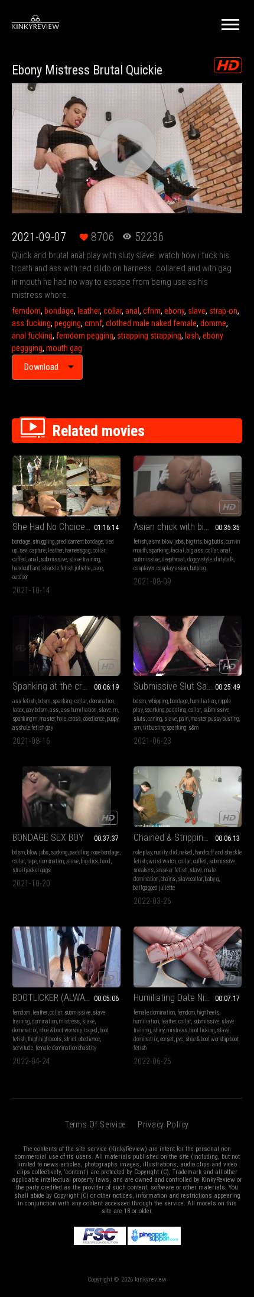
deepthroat (173, 559)
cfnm (152, 311)
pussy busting (224, 719)
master (47, 719)
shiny (158, 1030)
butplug (198, 568)
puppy (112, 719)
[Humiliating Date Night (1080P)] (187, 957)
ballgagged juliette (154, 888)
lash (192, 335)
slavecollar (190, 879)
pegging (67, 323)
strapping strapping (149, 335)
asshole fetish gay (32, 727)
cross (75, 719)
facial (177, 550)
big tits (194, 541)
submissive (54, 559)
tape (32, 861)
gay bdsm (36, 710)
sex (23, 550)
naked (186, 852)
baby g (212, 879)
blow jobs (173, 541)
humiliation (203, 701)
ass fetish (23, 701)
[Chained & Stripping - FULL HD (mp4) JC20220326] (187, 796)
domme (213, 323)
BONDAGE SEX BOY (48, 837)
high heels (208, 1012)
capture (37, 550)
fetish (139, 541)
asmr (154, 541)
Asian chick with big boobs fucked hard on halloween (187, 526)
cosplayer (143, 568)
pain (183, 719)
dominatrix (24, 1030)
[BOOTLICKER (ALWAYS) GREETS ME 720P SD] (66, 957)
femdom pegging (84, 335)
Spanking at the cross (54, 686)
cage (98, 568)
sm (137, 727)
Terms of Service (95, 1124)
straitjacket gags (31, 870)
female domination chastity (65, 1048)
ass (54, 710)
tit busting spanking (164, 727)
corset (167, 1039)
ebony (174, 311)
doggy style (199, 559)
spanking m (24, 719)
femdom (26, 311)
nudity (160, 852)
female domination (154, 1012)
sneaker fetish (171, 870)
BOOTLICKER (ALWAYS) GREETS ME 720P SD (66, 997)
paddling (176, 710)
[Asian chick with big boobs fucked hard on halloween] (187, 486)
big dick (89, 861)
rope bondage (105, 852)
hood (105, 861)
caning (155, 719)
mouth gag (64, 348)
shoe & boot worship (60, 1030)
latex (18, 710)
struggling (43, 541)
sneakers (143, 870)
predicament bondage (80, 541)
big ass (195, 550)
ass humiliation (78, 710)
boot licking (202, 1030)
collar (112, 311)
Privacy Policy (163, 1124)
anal (132, 311)
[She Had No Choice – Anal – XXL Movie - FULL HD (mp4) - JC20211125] (66, 486)
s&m (193, 727)
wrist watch (162, 861)
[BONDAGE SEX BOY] (66, 796)
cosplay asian (172, 568)
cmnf (93, 323)
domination (101, 701)
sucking (59, 852)
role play (142, 852)
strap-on (223, 311)
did (173, 852)
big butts (213, 541)
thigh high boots (44, 1039)
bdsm (44, 701)
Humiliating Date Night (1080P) (187, 997)
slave (197, 311)
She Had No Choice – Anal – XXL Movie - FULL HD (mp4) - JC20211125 (66, 526)
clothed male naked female (151, 323)
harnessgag (77, 550)
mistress (69, 1021)
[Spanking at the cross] (66, 646)
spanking (158, 550)
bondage (59, 311)
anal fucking (32, 335)
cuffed (19, 559)
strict (70, 1039)
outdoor (20, 577)
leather (88, 311)
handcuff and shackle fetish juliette (51, 568)
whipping (158, 701)
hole (61, 719)
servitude (22, 1048)
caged (90, 1030)
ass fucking (31, 323)
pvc (179, 1039)
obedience (94, 719)
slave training (84, 559)
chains (168, 879)
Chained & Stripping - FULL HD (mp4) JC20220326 (187, 837)
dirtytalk (224, 559)
